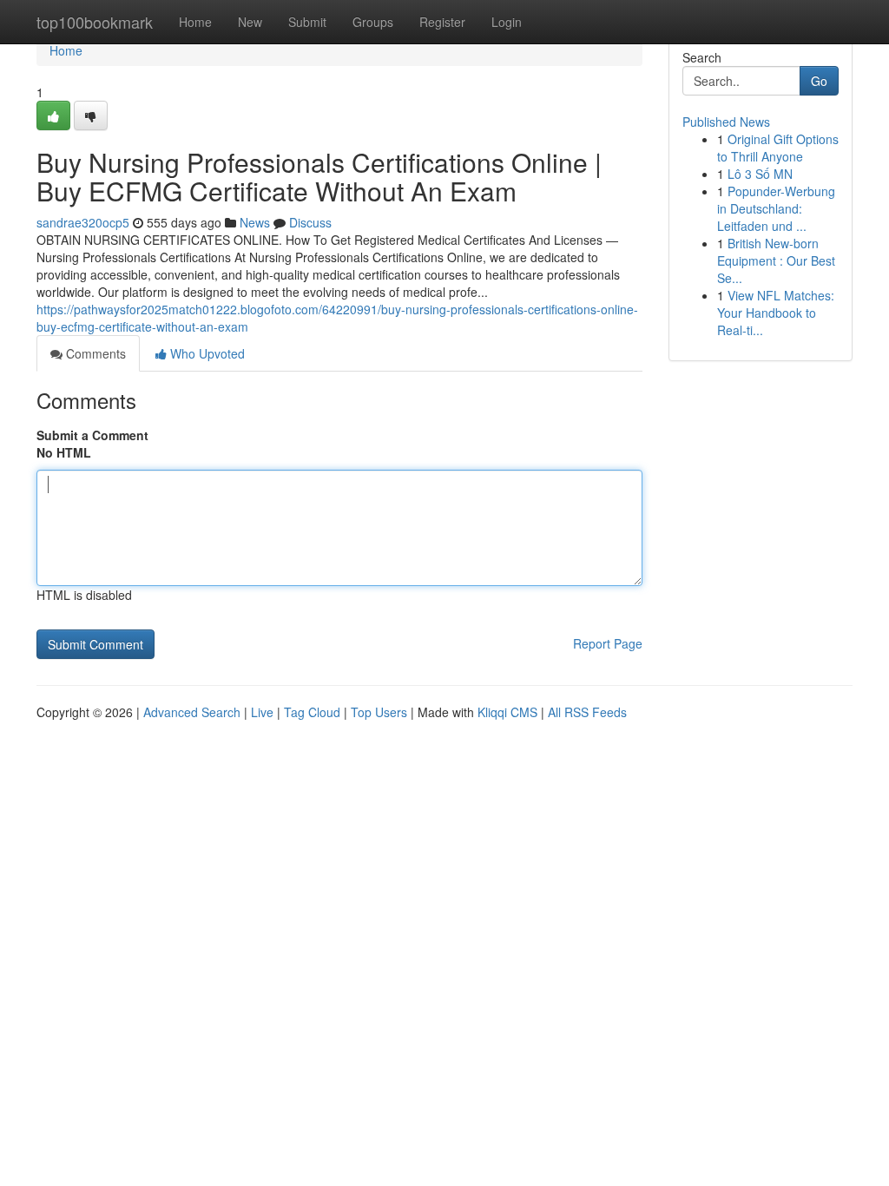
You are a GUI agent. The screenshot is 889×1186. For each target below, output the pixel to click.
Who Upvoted (206, 353)
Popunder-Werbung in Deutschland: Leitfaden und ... (776, 208)
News (255, 222)
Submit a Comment (92, 435)
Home (195, 21)
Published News (726, 121)
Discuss (310, 222)
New (250, 21)
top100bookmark (94, 21)
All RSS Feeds (587, 712)
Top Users (379, 712)
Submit (307, 21)
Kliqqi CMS (507, 712)
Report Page (607, 643)
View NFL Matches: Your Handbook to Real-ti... (775, 313)
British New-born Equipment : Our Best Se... (776, 260)
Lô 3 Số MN (760, 173)
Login (506, 21)
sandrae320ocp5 (82, 222)
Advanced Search (191, 712)
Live (262, 712)
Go (819, 80)
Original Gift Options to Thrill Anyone (778, 147)
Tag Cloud (312, 712)
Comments (94, 353)
